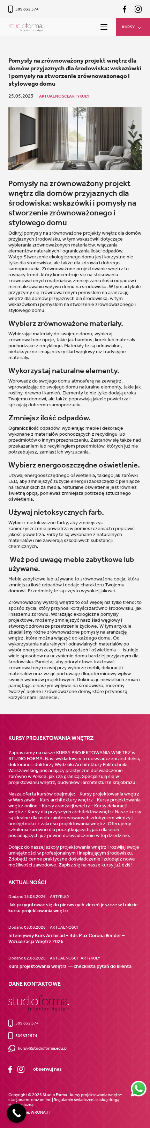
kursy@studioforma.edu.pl (43, 1048)
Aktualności (64, 927)
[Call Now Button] (16, 1113)
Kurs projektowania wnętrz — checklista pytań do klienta (70, 966)
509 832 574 (27, 9)
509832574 (26, 1035)
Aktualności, (54, 96)
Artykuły (79, 96)
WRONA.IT (40, 1112)
